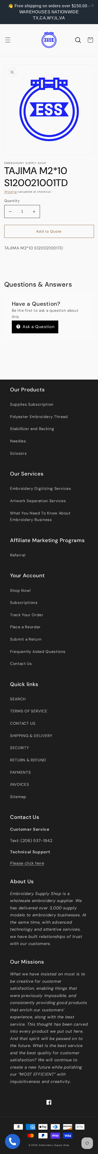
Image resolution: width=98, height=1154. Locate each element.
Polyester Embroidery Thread (39, 416)
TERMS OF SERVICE (28, 711)
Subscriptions (24, 602)
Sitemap (18, 796)
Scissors (18, 453)
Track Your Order (26, 614)
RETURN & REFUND (28, 760)
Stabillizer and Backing (32, 428)
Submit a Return (26, 639)
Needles (18, 441)
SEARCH (18, 699)
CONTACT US (22, 723)
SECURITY (19, 747)
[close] (92, 5)
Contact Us (21, 663)
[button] (8, 40)
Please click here (27, 863)
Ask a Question (38, 326)
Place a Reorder (25, 627)
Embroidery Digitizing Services (40, 488)
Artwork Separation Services (38, 500)
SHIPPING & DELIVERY (31, 735)
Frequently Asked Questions (38, 651)
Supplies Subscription (32, 404)
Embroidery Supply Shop (54, 1145)
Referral (17, 555)
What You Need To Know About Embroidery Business (40, 516)
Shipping (10, 191)
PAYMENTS (20, 772)
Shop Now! (20, 590)
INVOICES (19, 784)
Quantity (12, 200)
